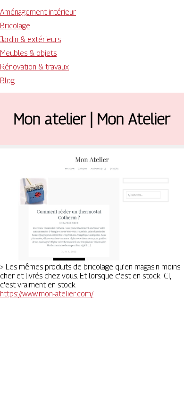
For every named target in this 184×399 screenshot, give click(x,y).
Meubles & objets (28, 53)
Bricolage (15, 25)
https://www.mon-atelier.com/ (46, 293)
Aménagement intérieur (38, 12)
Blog (7, 80)
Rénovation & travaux (34, 66)
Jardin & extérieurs (30, 39)
